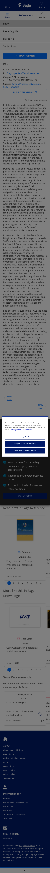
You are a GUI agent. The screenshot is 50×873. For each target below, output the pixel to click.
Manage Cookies (25, 437)
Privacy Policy (16, 430)
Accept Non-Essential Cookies (25, 444)
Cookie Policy (26, 430)
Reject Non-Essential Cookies (25, 451)
